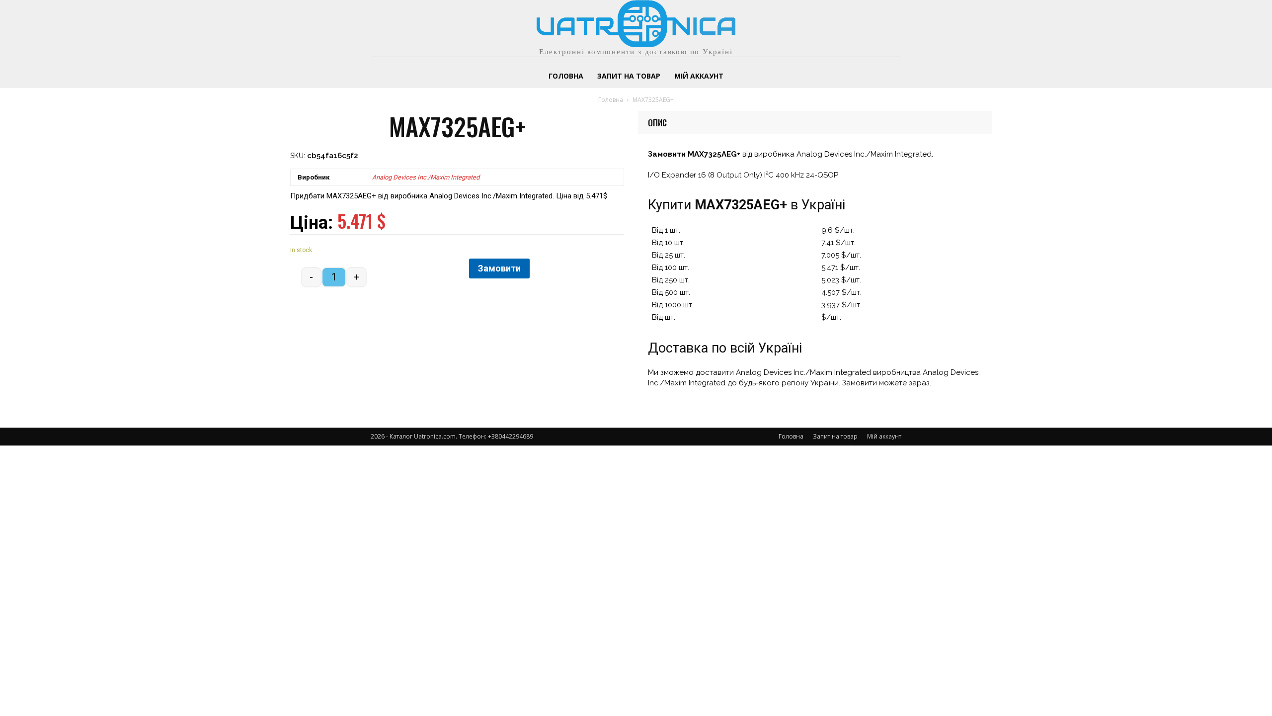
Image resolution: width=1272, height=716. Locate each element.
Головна (610, 99)
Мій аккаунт (884, 436)
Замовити (499, 268)
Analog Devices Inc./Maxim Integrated (425, 177)
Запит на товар (835, 436)
